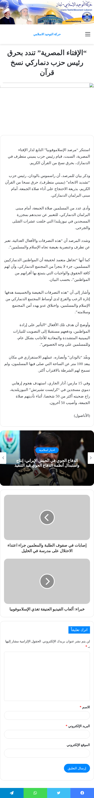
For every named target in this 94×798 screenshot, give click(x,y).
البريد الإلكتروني (78, 726)
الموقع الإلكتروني (78, 745)
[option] (47, 458)
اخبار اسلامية (47, 450)
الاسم (85, 707)
